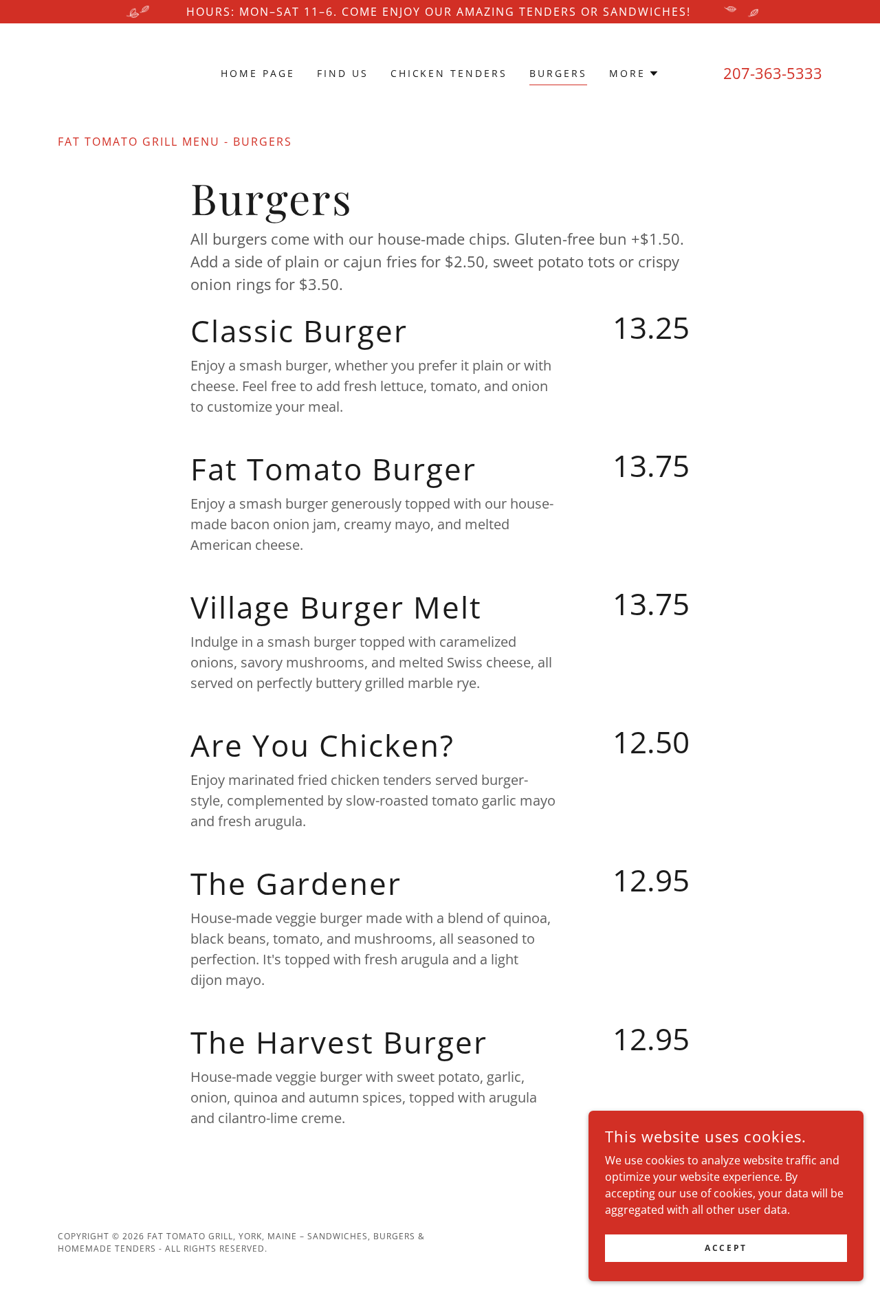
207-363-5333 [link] (772, 73)
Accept (726, 1248)
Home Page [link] (258, 73)
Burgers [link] (558, 73)
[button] (634, 73)
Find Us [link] (342, 73)
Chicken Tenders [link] (449, 73)
